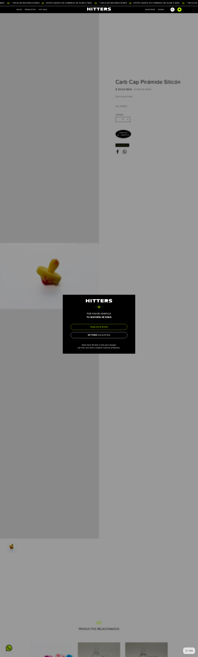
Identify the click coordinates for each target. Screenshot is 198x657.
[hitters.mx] (99, 9)
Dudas (161, 10)
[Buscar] (171, 10)
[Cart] (179, 10)
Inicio (19, 10)
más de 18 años (99, 335)
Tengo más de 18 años (99, 327)
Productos (30, 10)
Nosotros (150, 10)
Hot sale (43, 10)
